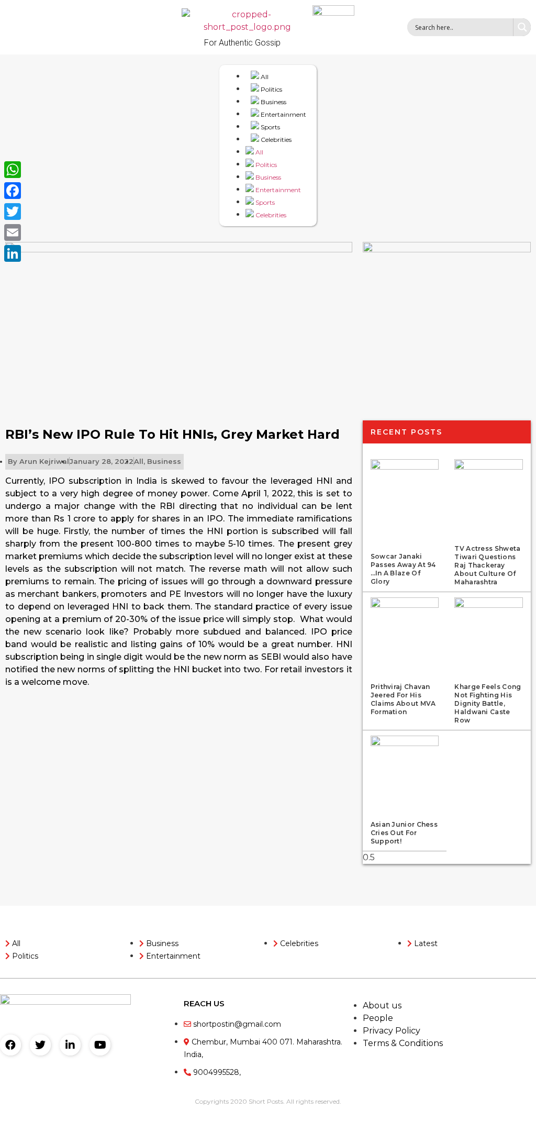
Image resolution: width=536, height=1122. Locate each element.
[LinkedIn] (12, 253)
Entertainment (282, 114)
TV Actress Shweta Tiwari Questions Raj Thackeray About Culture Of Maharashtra (487, 565)
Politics (270, 89)
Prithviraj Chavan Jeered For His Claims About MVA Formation (403, 699)
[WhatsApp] (12, 169)
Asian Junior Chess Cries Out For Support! (404, 832)
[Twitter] (40, 1045)
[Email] (12, 232)
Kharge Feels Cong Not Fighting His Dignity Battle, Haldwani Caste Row (487, 703)
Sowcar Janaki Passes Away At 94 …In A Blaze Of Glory (403, 568)
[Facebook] (10, 1045)
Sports (269, 127)
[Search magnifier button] (522, 27)
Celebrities (275, 139)
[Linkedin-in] (70, 1045)
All (264, 77)
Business (272, 102)
